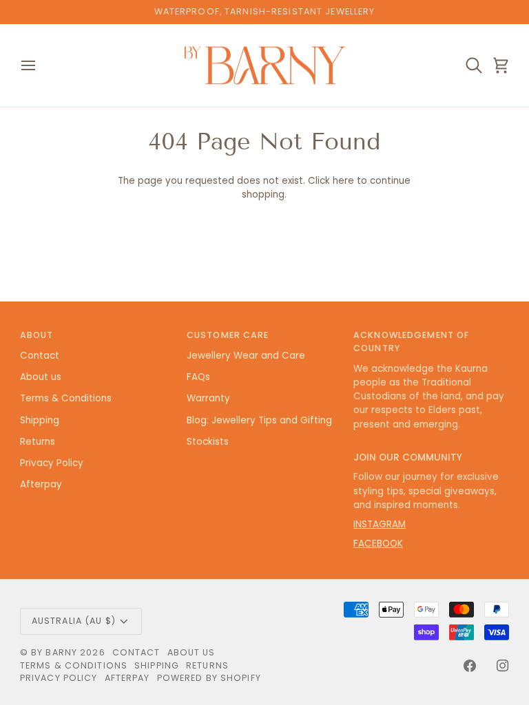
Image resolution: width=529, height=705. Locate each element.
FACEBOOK (378, 543)
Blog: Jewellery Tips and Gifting (259, 420)
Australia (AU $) (74, 621)
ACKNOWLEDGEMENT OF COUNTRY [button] (411, 341)
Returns (37, 441)
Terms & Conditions (66, 398)
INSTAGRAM (379, 524)
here (343, 180)
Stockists (208, 441)
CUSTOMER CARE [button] (228, 335)
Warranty (208, 398)
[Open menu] (40, 65)
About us (40, 376)
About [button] (37, 335)
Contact (39, 355)
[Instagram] (503, 666)
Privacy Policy (51, 463)
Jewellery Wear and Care (246, 355)
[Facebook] (470, 666)
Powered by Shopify (209, 678)
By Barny (54, 652)
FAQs (198, 376)
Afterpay (41, 484)
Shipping (39, 420)
